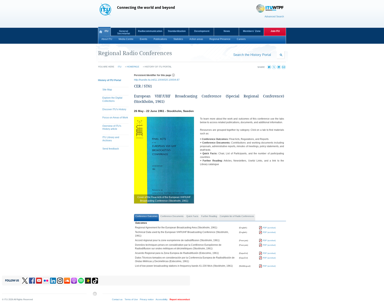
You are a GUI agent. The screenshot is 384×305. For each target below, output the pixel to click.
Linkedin (53, 281)
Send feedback (110, 148)
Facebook (32, 281)
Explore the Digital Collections (112, 99)
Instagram (60, 281)
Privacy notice (147, 299)
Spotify (81, 281)
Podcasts (74, 281)
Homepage (133, 66)
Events (143, 39)
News (227, 31)
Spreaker (88, 281)
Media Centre (126, 39)
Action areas (196, 39)
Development (201, 31)
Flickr (46, 281)
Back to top (95, 295)
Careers (241, 39)
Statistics (178, 39)
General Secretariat (123, 32)
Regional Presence (219, 39)
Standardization (177, 31)
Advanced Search (274, 16)
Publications (160, 39)
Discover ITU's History (114, 109)
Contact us (117, 299)
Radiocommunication (150, 31)
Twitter (25, 281)
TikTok (95, 281)
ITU (106, 31)
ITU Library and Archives (110, 139)
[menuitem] (114, 90)
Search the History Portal (252, 55)
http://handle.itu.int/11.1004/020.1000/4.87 (157, 79)
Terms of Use (131, 299)
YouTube (39, 281)
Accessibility (162, 299)
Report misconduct (180, 299)
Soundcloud (67, 281)
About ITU (106, 39)
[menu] (114, 119)
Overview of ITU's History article (111, 128)
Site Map (107, 89)
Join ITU (275, 31)
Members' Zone (252, 31)
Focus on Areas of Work (115, 117)
